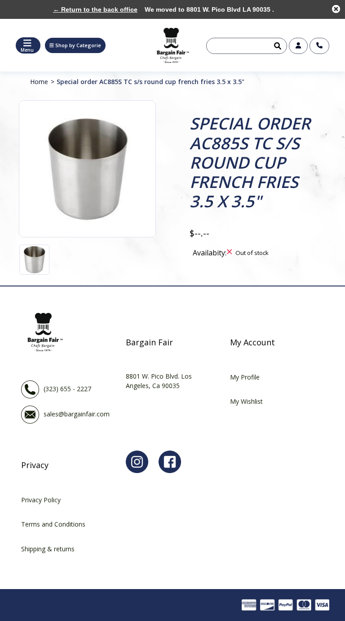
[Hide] (336, 9)
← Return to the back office (95, 9)
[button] (75, 45)
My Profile (245, 377)
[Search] (276, 46)
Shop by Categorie (78, 45)
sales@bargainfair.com (77, 414)
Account (298, 46)
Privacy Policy (41, 500)
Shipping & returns (48, 549)
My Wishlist (246, 401)
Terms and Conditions (53, 524)
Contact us (319, 46)
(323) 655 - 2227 (67, 388)
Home (39, 81)
